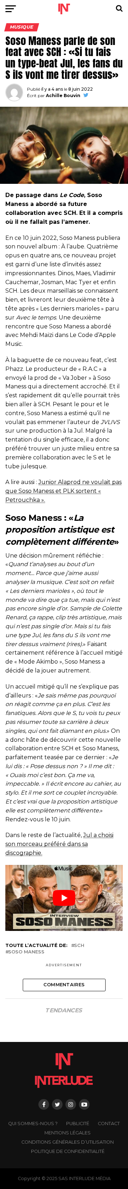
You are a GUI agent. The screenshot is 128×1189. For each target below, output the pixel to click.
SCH (79, 945)
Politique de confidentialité (68, 1151)
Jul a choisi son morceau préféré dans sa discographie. (59, 844)
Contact (109, 1123)
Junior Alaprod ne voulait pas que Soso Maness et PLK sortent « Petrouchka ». (63, 491)
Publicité (77, 1123)
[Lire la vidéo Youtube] (64, 898)
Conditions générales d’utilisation (67, 1142)
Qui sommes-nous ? (33, 1123)
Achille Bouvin (63, 95)
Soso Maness (26, 952)
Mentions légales (67, 1132)
